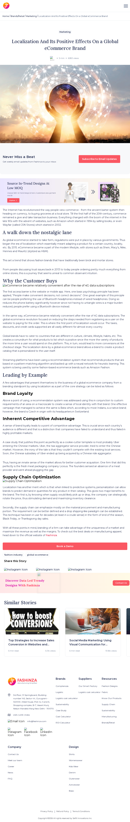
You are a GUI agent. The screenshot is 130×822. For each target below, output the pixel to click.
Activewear (74, 784)
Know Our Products (111, 698)
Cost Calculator (63, 716)
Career (11, 766)
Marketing (31, 16)
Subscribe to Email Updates (99, 159)
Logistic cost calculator (67, 698)
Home (6, 16)
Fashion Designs (109, 686)
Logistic (59, 692)
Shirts (71, 754)
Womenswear (75, 760)
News (10, 772)
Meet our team (15, 760)
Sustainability (62, 704)
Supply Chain (108, 704)
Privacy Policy (46, 811)
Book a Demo (65, 546)
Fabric (105, 692)
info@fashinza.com (36, 721)
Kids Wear (73, 766)
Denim (72, 772)
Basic (71, 791)
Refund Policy (62, 811)
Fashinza (51, 535)
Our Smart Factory (88, 686)
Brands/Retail (17, 16)
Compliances (62, 686)
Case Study (61, 710)
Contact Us (121, 583)
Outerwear (74, 778)
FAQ (10, 778)
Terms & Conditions (81, 811)
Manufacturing (109, 716)
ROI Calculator (63, 722)
